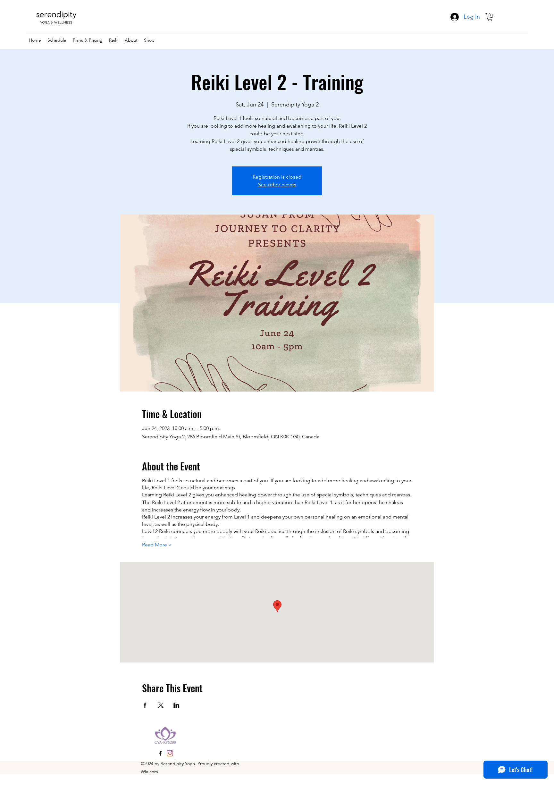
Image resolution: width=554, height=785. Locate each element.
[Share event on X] (161, 705)
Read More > (157, 545)
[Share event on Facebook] (145, 705)
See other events (277, 184)
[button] (489, 17)
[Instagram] (170, 753)
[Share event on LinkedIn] (176, 705)
